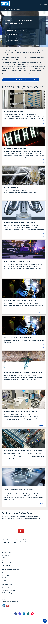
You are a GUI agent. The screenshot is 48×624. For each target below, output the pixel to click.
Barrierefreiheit (6, 565)
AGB (3, 558)
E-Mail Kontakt (6, 588)
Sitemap (4, 580)
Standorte (5, 573)
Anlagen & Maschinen (23, 7)
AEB (3, 560)
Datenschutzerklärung (8, 563)
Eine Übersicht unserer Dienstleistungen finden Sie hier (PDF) (20, 79)
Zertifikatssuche (6, 578)
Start (5, 7)
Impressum (5, 555)
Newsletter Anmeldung (8, 590)
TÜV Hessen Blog (7, 593)
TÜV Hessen (5, 575)
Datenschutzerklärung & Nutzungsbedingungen (12, 541)
